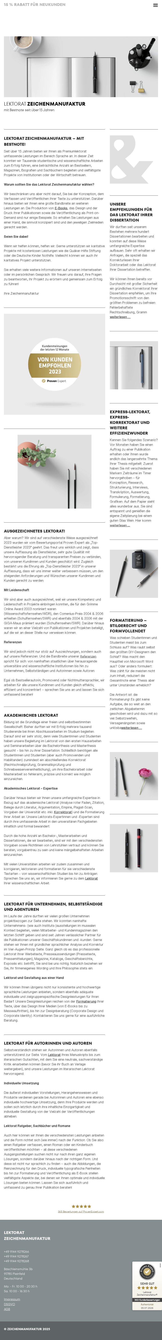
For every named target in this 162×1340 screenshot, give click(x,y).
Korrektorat (63, 812)
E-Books (61, 208)
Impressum (12, 1299)
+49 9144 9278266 (16, 1251)
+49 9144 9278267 (16, 1256)
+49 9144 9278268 (16, 1261)
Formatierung (86, 1001)
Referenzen (88, 656)
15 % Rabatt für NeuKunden (34, 4)
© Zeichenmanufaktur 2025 (27, 1329)
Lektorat (91, 878)
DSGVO (9, 1304)
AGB (7, 1309)
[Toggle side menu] (155, 5)
